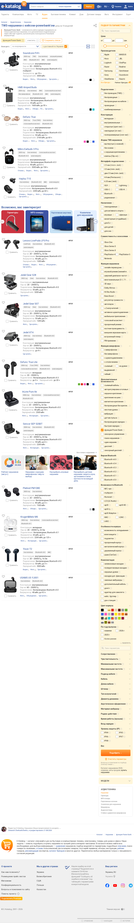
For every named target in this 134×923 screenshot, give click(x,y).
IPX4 (106, 733)
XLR (106, 185)
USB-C (107, 189)
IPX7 (121, 737)
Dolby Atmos (109, 288)
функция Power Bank (12, 40)
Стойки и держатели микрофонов (113, 813)
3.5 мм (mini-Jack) (112, 169)
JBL (120, 59)
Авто (107, 14)
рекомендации (31, 851)
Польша (40, 885)
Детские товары (94, 14)
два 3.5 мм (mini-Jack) (113, 173)
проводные (109, 105)
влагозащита (52, 60)
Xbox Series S (110, 246)
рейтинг (120, 848)
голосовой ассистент (53, 91)
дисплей (108, 446)
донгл (107, 588)
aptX (106, 505)
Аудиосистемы (106, 810)
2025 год (27, 56)
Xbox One (108, 242)
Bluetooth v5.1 (26, 523)
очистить (31, 40)
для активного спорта (113, 211)
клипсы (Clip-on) (111, 156)
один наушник (110, 442)
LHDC (106, 521)
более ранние (110, 639)
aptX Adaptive (110, 513)
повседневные (110, 207)
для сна (107, 231)
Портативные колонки (109, 801)
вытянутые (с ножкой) (114, 144)
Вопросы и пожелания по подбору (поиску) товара (113, 763)
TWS (34, 56)
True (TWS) (37, 120)
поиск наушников (111, 438)
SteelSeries (109, 79)
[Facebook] (107, 885)
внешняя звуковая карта (115, 333)
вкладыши (108, 119)
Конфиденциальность (11, 885)
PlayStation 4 (109, 254)
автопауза (108, 304)
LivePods (27, 244)
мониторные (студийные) (115, 219)
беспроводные (110, 97)
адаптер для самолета (114, 592)
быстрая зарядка (111, 426)
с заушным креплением (114, 152)
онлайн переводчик (113, 267)
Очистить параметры (117, 759)
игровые (108, 215)
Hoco (106, 59)
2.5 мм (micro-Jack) (112, 165)
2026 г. (122, 631)
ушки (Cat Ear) (110, 555)
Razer (106, 67)
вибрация (108, 414)
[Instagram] (123, 885)
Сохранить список (52, 40)
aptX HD (122, 505)
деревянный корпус (113, 551)
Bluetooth (108, 194)
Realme (122, 67)
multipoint (108, 493)
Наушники (27, 22)
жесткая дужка (111, 410)
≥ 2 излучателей (111, 308)
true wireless (43, 56)
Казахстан (41, 889)
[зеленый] (79, 384)
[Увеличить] (11, 59)
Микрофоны (105, 807)
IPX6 (106, 737)
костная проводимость (114, 328)
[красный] (82, 384)
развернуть (126, 643)
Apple (106, 55)
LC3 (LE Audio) (110, 501)
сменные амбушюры (113, 580)
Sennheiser (124, 71)
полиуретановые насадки (115, 568)
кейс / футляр (110, 596)
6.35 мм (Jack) (110, 181)
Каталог (4, 22)
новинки (108, 631)
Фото (29, 14)
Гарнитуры (104, 796)
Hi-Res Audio (109, 292)
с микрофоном (110, 350)
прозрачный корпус (112, 542)
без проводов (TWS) (113, 93)
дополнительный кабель (115, 584)
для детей (108, 227)
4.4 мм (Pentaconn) (112, 177)
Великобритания (44, 876)
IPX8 (106, 741)
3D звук (107, 284)
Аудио (45, 14)
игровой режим (56, 56)
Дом (81, 14)
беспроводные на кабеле (115, 101)
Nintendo (108, 258)
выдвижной (109, 370)
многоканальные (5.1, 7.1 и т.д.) (117, 280)
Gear (32, 278)
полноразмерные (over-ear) (116, 135)
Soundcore (123, 75)
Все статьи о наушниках (86, 453)
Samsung (108, 71)
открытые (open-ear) (113, 127)
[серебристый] (91, 509)
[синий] (93, 142)
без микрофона (24, 94)
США (39, 881)
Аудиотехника (15, 22)
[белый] (93, 80)
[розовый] (85, 142)
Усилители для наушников (111, 804)
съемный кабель (111, 385)
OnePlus (122, 63)
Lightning (123, 185)
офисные (123, 215)
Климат (72, 14)
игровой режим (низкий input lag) (118, 272)
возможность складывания (116, 530)
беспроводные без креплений (117, 406)
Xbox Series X (110, 250)
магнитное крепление (113, 402)
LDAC (121, 517)
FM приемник (110, 341)
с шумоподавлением (113, 358)
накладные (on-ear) (112, 131)
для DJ (107, 223)
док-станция (109, 600)
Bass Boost (109, 296)
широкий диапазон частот (115, 276)
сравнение (60, 846)
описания (122, 846)
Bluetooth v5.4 (38, 94)
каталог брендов (57, 851)
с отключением (111, 362)
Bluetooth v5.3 (34, 60)
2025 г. (107, 635)
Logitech (107, 63)
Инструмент (117, 14)
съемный (108, 366)
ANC (25, 60)
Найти (89, 7)
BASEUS (122, 55)
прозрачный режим (112, 324)
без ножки (108, 148)
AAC (43, 60)
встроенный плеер (112, 337)
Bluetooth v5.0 (47, 124)
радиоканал (109, 198)
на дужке (123, 366)
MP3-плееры (105, 798)
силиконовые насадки (114, 564)
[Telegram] (131, 885)
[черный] (91, 80)
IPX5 (121, 733)
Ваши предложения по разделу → (47, 828)
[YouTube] (115, 885)
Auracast (108, 497)
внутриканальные (112, 123)
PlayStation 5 (124, 254)
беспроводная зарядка (114, 422)
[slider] (105, 46)
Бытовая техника (58, 14)
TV (36, 14)
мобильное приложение (114, 316)
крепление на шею (112, 397)
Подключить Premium (11, 898)
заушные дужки (111, 572)
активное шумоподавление (116, 312)
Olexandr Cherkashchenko (18, 830)
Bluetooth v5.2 (110, 472)
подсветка (109, 538)
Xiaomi (122, 79)
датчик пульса (110, 418)
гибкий (107, 374)
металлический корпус (114, 547)
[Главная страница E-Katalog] (14, 6)
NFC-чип (107, 489)
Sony (106, 75)
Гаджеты (5, 14)
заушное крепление (113, 393)
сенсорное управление (114, 434)
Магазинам (6, 881)
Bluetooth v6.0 (110, 459)
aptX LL (107, 509)
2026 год (26, 395)
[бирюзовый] (93, 109)
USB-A (122, 189)
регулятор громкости (113, 300)
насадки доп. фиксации (114, 576)
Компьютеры (18, 14)
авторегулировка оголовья (116, 389)
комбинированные (112, 109)
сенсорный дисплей (113, 450)
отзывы (39, 848)
